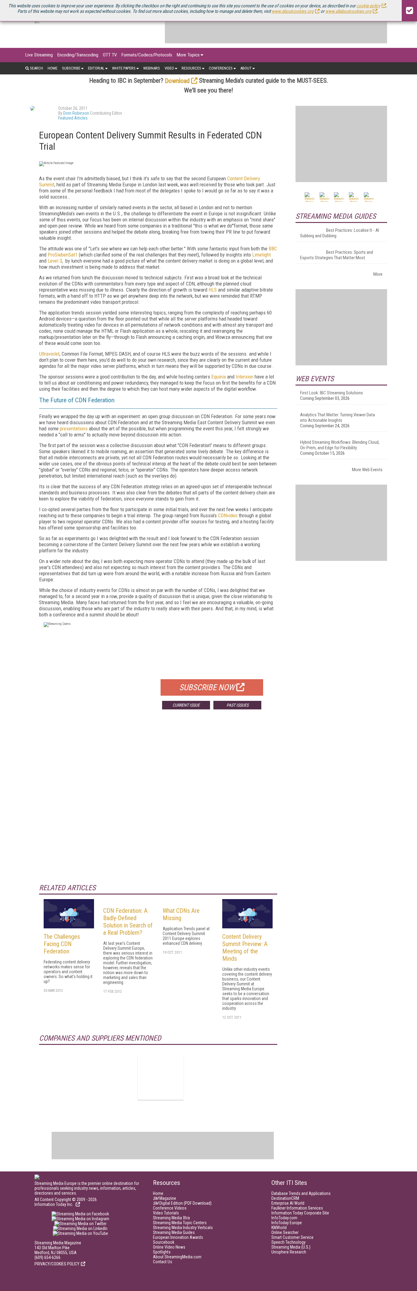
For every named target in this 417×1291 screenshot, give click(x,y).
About (246, 68)
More (378, 274)
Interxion (244, 377)
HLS (213, 290)
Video (169, 68)
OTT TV (110, 55)
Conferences (221, 68)
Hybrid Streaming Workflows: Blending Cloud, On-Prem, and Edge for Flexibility (339, 444)
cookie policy (368, 6)
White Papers (124, 68)
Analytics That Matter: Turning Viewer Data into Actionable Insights (337, 417)
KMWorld (279, 1227)
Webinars (151, 68)
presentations (74, 428)
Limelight (261, 255)
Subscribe (71, 68)
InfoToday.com (284, 1217)
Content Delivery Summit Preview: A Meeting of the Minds (244, 947)
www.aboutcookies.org (293, 11)
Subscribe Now (207, 687)
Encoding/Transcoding (77, 55)
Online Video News (169, 1247)
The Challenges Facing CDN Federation (62, 944)
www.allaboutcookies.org (348, 11)
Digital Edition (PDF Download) (182, 1203)
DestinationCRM (285, 1198)
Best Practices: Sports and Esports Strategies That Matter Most (336, 254)
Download (177, 80)
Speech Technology (288, 1242)
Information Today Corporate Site (300, 1212)
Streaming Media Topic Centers (180, 1222)
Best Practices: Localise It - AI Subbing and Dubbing (339, 233)
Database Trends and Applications (301, 1193)
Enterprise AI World (287, 1203)
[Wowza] (160, 1077)
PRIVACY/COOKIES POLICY (56, 1263)
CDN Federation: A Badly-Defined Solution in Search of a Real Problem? (128, 921)
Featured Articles (73, 118)
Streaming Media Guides (174, 1232)
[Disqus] (158, 804)
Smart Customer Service (292, 1237)
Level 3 (55, 261)
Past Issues (237, 705)
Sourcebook (163, 1242)
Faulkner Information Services (297, 1208)
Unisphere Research (288, 1252)
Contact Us (162, 1261)
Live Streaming (39, 55)
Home (52, 68)
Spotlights (162, 1252)
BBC (273, 249)
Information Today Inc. (54, 1204)
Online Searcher (285, 1232)
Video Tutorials (166, 1212)
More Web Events (367, 469)
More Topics (188, 55)
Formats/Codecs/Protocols (146, 55)
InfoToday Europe (286, 1222)
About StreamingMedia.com (177, 1256)
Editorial (96, 68)
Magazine (164, 1198)
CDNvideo (228, 515)
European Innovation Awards (178, 1237)
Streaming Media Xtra (171, 1217)
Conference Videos (170, 1208)
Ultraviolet (49, 354)
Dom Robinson (76, 113)
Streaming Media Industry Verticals (183, 1227)
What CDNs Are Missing (181, 914)
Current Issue (186, 705)
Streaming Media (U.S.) (290, 1247)
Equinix (218, 377)
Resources (191, 68)
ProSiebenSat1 (63, 255)
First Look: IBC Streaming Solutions (331, 393)
